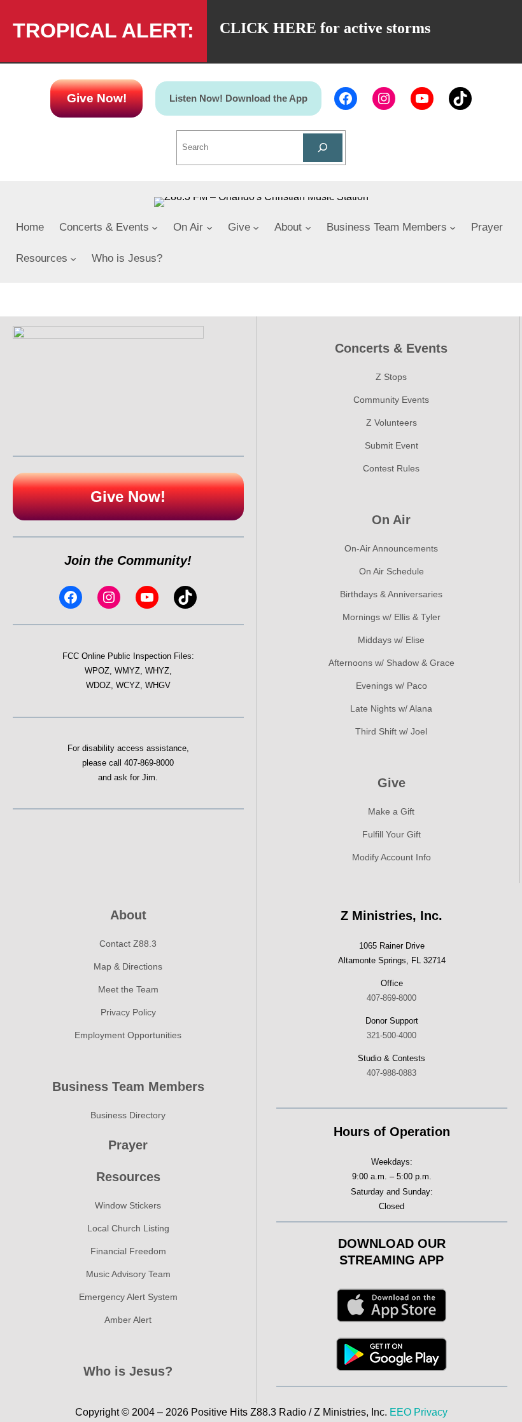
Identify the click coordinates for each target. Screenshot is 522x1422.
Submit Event (391, 445)
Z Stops (391, 377)
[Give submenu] (256, 227)
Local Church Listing (128, 1228)
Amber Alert (128, 1320)
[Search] (323, 147)
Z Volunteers (391, 422)
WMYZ (127, 670)
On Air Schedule (391, 571)
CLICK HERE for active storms (325, 28)
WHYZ (157, 670)
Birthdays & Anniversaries (391, 594)
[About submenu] (308, 227)
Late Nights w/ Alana (391, 708)
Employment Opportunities (127, 1035)
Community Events (391, 400)
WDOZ (98, 685)
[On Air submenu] (209, 227)
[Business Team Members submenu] (452, 227)
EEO (400, 1412)
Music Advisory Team (128, 1274)
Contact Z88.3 (128, 943)
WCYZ (128, 685)
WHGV (158, 685)
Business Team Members (128, 1087)
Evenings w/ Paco (391, 686)
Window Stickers (128, 1205)
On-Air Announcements (391, 548)
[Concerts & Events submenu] (155, 227)
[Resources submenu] (73, 258)
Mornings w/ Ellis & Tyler (391, 617)
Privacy (431, 1412)
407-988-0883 (391, 1073)
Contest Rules (391, 468)
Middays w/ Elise (391, 640)
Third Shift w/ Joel (391, 731)
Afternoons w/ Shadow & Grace (391, 663)
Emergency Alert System (128, 1297)
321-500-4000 (391, 1035)
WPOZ (97, 670)
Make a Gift (391, 811)
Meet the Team (128, 989)
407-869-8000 (149, 763)
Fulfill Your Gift (391, 834)
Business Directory (128, 1115)
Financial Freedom (128, 1251)
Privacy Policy (128, 1012)
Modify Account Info (391, 857)
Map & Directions (128, 966)
